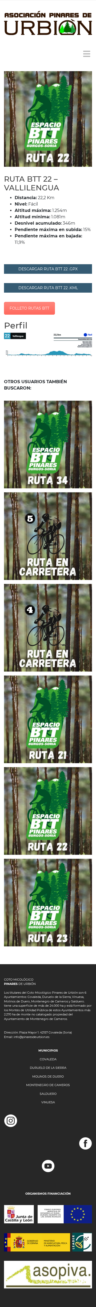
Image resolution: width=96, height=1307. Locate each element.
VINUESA (48, 1102)
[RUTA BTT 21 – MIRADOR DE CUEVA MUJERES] (48, 719)
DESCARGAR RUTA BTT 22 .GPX (48, 269)
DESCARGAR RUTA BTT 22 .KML (48, 287)
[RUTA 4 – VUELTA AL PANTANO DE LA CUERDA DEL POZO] (48, 628)
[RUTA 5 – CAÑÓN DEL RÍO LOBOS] (48, 536)
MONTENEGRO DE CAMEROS (48, 1085)
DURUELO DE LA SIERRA (48, 1068)
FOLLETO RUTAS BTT (29, 308)
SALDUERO (48, 1094)
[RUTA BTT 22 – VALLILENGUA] (48, 811)
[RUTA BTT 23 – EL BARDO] (48, 902)
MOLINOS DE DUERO (48, 1076)
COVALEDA (48, 1059)
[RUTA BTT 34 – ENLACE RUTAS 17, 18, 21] (48, 444)
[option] (48, 119)
